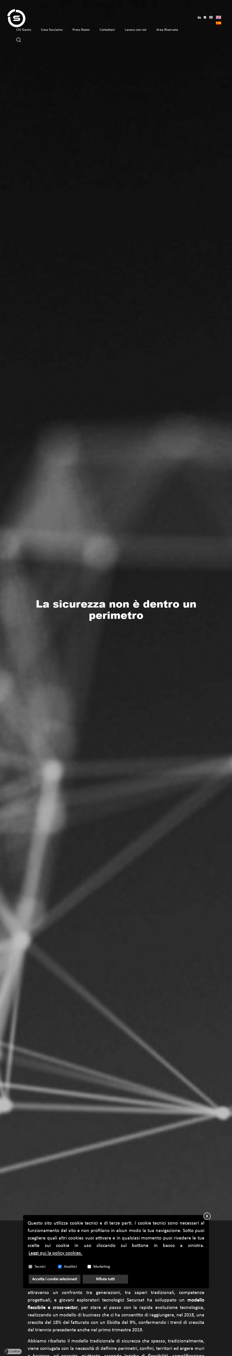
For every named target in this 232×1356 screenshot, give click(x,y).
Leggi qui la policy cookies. (55, 1253)
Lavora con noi (135, 30)
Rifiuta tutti (105, 1279)
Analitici (70, 1267)
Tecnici (40, 1267)
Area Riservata (167, 30)
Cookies (13, 1351)
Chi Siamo (23, 30)
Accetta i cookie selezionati (54, 1279)
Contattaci (107, 30)
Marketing (101, 1267)
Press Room (81, 30)
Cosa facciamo (52, 30)
